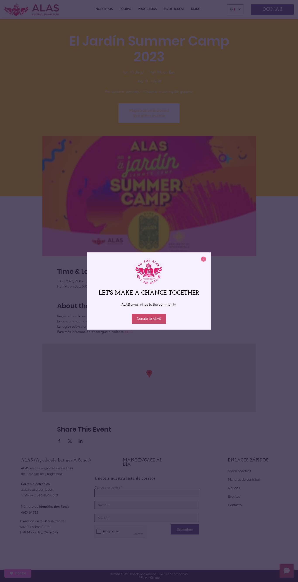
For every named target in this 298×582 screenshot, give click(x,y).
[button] (203, 259)
